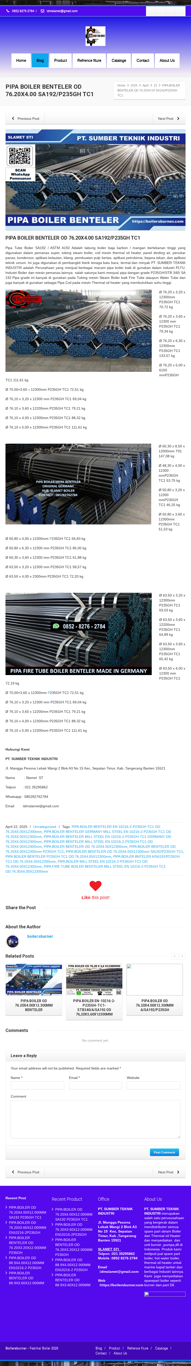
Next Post (166, 119)
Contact (143, 60)
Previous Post (28, 119)
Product (60, 60)
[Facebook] (151, 11)
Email (74, 1078)
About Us (167, 60)
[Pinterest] (180, 11)
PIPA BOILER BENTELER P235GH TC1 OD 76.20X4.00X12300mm (58, 856)
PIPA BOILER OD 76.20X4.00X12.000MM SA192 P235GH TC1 (27, 1212)
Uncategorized (44, 827)
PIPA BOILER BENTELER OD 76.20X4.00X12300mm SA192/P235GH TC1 (124, 852)
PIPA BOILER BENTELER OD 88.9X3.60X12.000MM (26, 1278)
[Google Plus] (171, 11)
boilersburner (40, 936)
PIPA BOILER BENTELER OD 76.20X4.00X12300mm (85, 847)
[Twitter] (161, 11)
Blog (40, 60)
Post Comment (164, 1152)
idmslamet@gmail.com (62, 11)
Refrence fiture (89, 60)
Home (21, 60)
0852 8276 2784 (23, 11)
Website (133, 1078)
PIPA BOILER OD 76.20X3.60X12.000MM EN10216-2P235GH (27, 1228)
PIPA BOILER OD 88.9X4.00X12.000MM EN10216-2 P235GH (26, 1263)
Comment (18, 1096)
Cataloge (119, 60)
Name (16, 1078)
